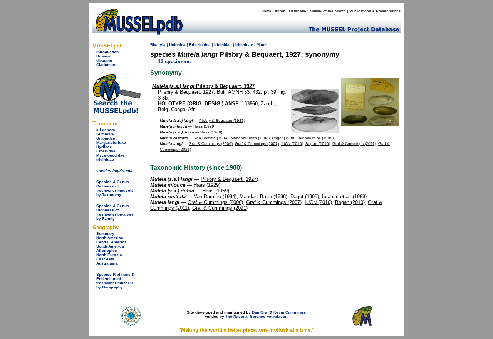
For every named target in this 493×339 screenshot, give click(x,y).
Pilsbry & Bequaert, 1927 (203, 86)
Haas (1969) (211, 132)
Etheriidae (106, 151)
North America (109, 238)
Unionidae (105, 138)
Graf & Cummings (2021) (220, 208)
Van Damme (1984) (211, 138)
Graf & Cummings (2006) (211, 144)
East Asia (105, 259)
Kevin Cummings (289, 312)
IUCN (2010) (292, 144)
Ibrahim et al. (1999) (316, 138)
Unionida (177, 44)
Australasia (107, 263)
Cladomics (106, 64)
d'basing (104, 60)
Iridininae (244, 44)
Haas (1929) (204, 126)
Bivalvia (158, 44)
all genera (105, 130)
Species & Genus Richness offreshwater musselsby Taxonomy (115, 188)
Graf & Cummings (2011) (354, 144)
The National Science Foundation (256, 316)
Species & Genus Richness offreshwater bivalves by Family (115, 212)
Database (297, 11)
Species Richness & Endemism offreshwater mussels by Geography (115, 280)
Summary (105, 134)
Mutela (263, 44)
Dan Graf (260, 312)
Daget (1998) (283, 138)
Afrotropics (106, 250)
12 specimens (174, 61)
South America (110, 246)
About (280, 11)
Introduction (107, 52)
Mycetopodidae (110, 155)
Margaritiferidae (111, 142)
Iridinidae (105, 159)
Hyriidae (104, 147)
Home (266, 11)
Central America (111, 242)
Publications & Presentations (375, 11)
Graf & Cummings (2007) (257, 144)
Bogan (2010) (317, 144)
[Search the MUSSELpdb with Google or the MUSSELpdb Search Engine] (116, 113)
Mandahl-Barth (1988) (250, 138)
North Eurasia (109, 255)
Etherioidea (200, 44)
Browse (103, 56)
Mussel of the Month (328, 11)
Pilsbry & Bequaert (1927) (222, 120)
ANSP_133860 (241, 103)
